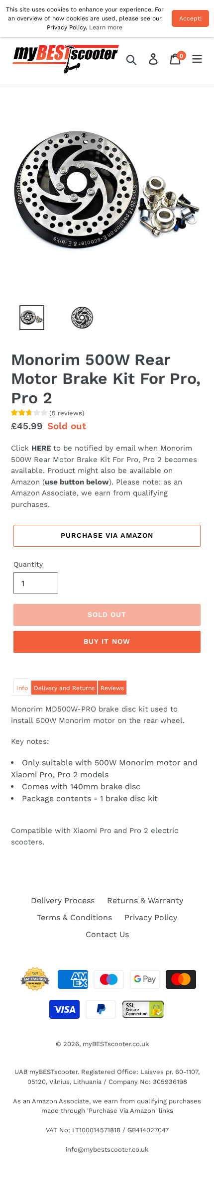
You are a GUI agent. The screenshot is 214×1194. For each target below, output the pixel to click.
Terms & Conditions (74, 917)
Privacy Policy (150, 917)
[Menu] (197, 59)
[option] (26, 320)
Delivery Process (63, 900)
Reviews (112, 688)
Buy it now (107, 641)
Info (22, 688)
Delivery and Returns (64, 688)
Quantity (28, 564)
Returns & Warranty (145, 900)
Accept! (190, 18)
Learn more (105, 27)
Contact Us (107, 934)
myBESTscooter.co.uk (116, 1044)
